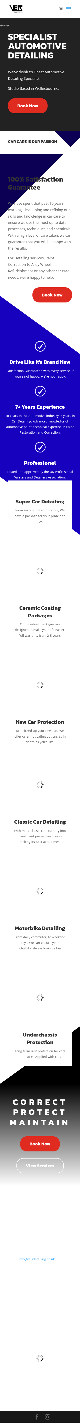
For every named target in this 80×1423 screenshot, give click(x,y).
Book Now (27, 105)
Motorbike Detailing (40, 928)
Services (15, 1304)
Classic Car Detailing (40, 822)
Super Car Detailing (40, 501)
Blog (12, 1290)
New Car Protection (40, 722)
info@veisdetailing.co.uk (36, 1259)
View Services (40, 1165)
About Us (16, 1297)
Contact (14, 1311)
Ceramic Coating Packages (40, 611)
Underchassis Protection (40, 1038)
